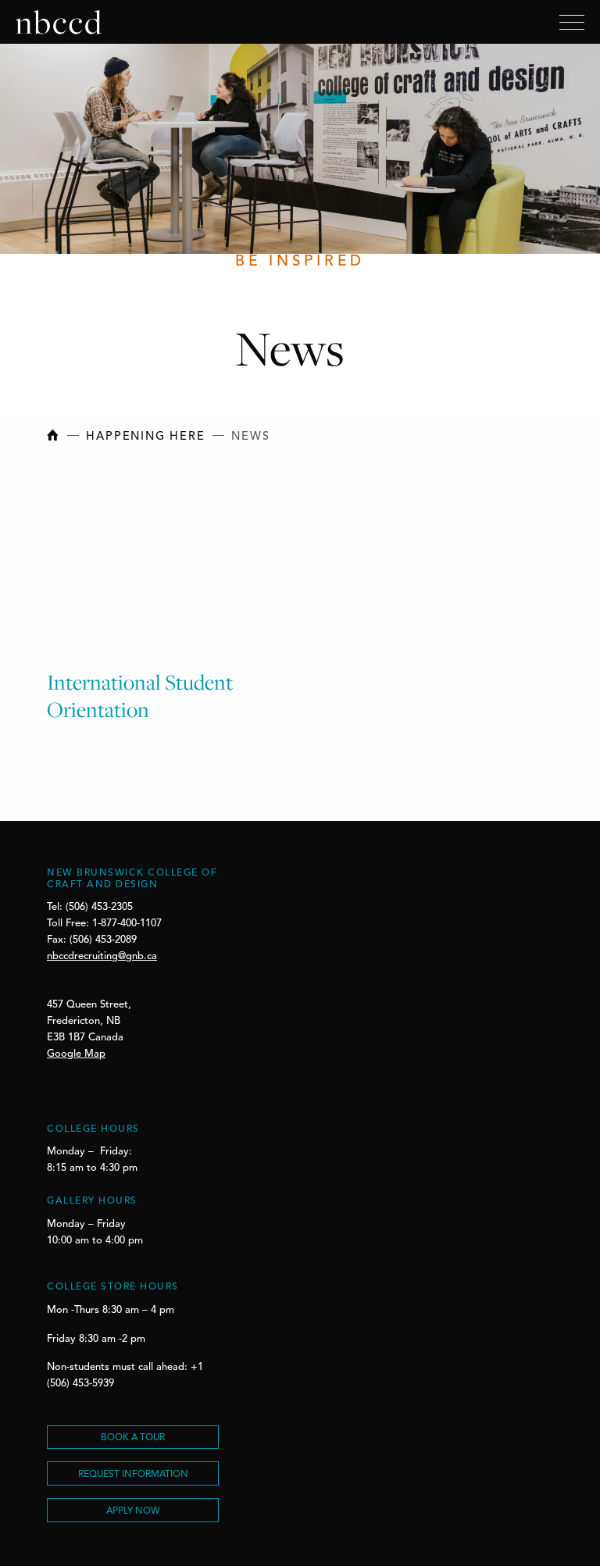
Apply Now (133, 1511)
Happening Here (145, 437)
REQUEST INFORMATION (133, 1474)
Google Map (76, 1054)
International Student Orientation (140, 695)
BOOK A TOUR (133, 1438)
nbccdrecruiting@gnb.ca (102, 956)
